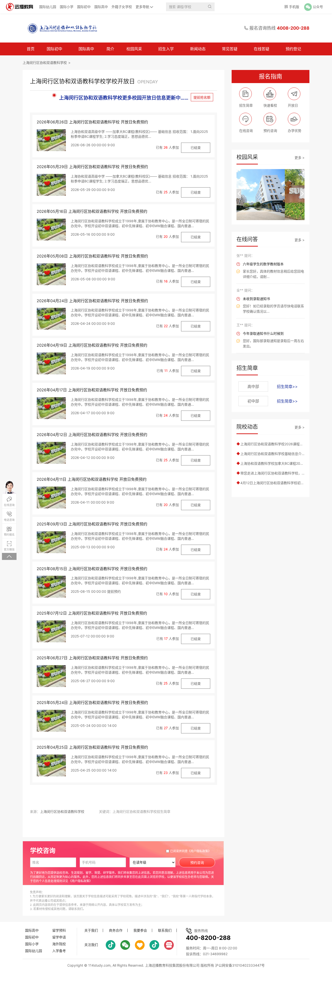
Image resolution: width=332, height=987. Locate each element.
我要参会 (140, 930)
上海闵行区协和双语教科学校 (45, 62)
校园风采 (134, 48)
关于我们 (91, 930)
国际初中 (84, 7)
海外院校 (59, 944)
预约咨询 (197, 863)
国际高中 (101, 7)
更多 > (300, 157)
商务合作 (115, 930)
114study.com (99, 965)
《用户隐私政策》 (199, 851)
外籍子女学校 (122, 7)
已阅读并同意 (190, 851)
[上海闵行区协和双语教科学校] (60, 28)
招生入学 (166, 48)
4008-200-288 (293, 28)
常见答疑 (229, 48)
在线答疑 (261, 48)
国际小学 (66, 7)
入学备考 (59, 951)
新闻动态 (198, 48)
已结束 (196, 148)
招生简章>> (287, 386)
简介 (110, 48)
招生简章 (247, 368)
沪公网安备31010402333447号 (240, 965)
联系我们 (165, 930)
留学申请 (59, 937)
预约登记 (293, 48)
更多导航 (142, 7)
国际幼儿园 (47, 7)
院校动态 (247, 426)
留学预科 (59, 930)
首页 (31, 48)
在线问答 (247, 239)
